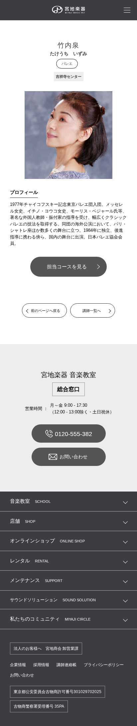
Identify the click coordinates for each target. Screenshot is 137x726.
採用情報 (41, 664)
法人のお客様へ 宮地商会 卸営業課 (46, 648)
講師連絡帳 (66, 664)
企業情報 (18, 664)
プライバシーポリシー (104, 664)
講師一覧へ (91, 311)
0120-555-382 (73, 434)
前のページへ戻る (45, 311)
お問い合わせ (73, 456)
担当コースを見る (67, 266)
